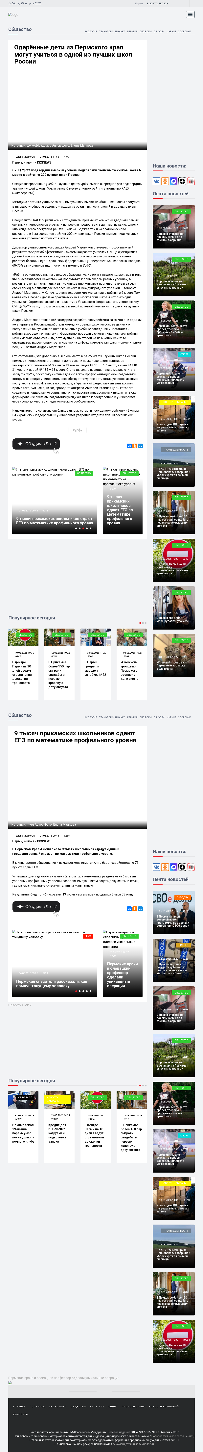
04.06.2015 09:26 (28, 510)
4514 (185, 1244)
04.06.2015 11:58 (49, 156)
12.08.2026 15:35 (168, 463)
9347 (185, 558)
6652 (18, 656)
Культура (85, 936)
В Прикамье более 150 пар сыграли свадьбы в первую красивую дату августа (23, 674)
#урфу (77, 430)
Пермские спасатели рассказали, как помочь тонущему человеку (51, 520)
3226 (185, 958)
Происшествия (133, 1406)
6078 (113, 488)
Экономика (58, 1406)
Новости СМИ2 (20, 1005)
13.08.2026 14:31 (168, 418)
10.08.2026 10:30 (168, 558)
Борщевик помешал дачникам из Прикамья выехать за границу (172, 284)
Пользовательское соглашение (171, 1436)
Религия (132, 31)
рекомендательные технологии (133, 1444)
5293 (90, 656)
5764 (54, 656)
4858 (126, 656)
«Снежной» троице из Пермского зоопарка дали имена (93, 670)
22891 (18, 1119)
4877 (45, 510)
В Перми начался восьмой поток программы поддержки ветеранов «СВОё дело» (173, 921)
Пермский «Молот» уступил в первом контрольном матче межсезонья (170, 378)
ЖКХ (88, 473)
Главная (19, 1406)
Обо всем (146, 31)
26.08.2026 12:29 (168, 958)
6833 (126, 1119)
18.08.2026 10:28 (132, 652)
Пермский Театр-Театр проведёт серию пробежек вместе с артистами (130, 674)
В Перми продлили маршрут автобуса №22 (59, 668)
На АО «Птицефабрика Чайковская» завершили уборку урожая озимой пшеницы (173, 473)
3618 (185, 1009)
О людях (159, 31)
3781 (185, 275)
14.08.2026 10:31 (168, 368)
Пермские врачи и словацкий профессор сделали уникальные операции (122, 975)
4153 (185, 463)
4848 (185, 1057)
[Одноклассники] (134, 446)
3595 (185, 368)
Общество (129, 473)
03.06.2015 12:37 (119, 952)
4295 (185, 911)
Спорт (184, 354)
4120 (45, 968)
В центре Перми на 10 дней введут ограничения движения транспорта (172, 568)
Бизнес (183, 945)
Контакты (21, 1414)
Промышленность (176, 449)
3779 (185, 1149)
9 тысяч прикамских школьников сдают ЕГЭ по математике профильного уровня (120, 509)
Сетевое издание (119, 1432)
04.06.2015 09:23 (28, 968)
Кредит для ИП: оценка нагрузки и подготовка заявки (172, 427)
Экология (90, 31)
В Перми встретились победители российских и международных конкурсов (48, 981)
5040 (185, 1101)
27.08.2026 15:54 (168, 911)
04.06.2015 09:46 (119, 484)
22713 (186, 1200)
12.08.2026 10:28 (24, 652)
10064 (54, 1119)
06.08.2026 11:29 (60, 652)
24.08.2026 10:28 (168, 228)
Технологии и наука (112, 31)
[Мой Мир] (140, 446)
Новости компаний (175, 402)
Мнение (171, 31)
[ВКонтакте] (129, 446)
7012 (90, 1119)
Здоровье (184, 31)
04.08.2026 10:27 (96, 652)
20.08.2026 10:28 (168, 275)
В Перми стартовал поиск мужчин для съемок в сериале (170, 237)
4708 (113, 955)
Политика (37, 1406)
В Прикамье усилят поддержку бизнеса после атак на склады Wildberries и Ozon (172, 969)
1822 (185, 228)
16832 (186, 418)
